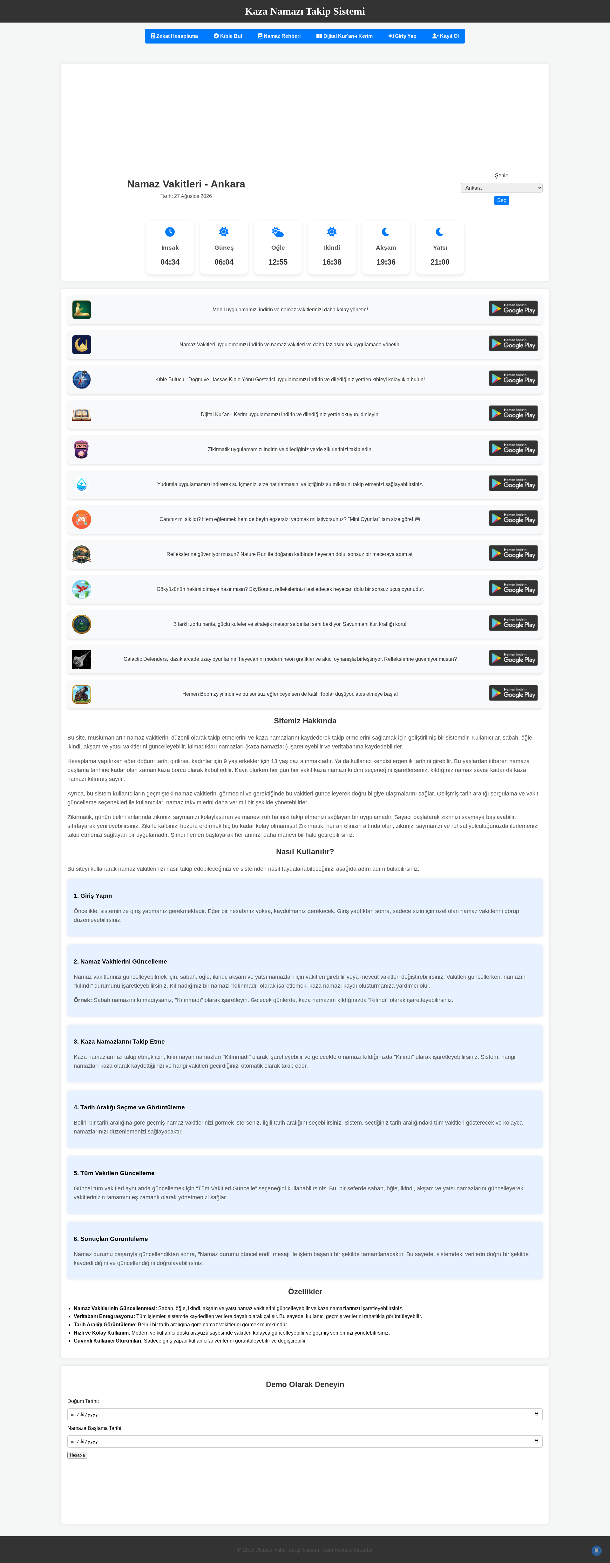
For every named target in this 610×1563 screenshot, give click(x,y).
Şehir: (501, 175)
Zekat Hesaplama (176, 36)
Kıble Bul (230, 36)
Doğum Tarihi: (83, 1401)
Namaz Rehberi (281, 36)
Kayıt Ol (449, 36)
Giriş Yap (405, 36)
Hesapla (77, 1455)
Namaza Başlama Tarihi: (95, 1428)
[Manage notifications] (597, 1551)
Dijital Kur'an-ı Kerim (347, 36)
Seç (501, 200)
